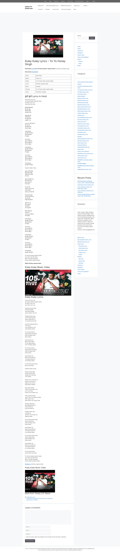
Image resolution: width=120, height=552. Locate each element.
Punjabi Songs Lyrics (30, 497)
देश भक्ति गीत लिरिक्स (82, 163)
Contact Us (56, 1)
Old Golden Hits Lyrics (83, 126)
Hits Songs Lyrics (83, 250)
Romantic (81, 263)
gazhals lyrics (81, 115)
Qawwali (80, 136)
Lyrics (33, 68)
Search (79, 35)
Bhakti (94, 1)
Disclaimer (63, 1)
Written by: (28, 464)
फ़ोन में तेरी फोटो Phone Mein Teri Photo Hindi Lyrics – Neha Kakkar (39, 498)
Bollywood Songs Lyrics (66, 5)
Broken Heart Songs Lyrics (84, 106)
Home (45, 1)
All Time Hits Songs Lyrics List (85, 89)
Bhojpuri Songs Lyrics (83, 98)
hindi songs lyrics (82, 121)
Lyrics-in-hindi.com (29, 7)
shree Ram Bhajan (82, 145)
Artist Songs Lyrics (83, 248)
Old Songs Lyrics (82, 132)
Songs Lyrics (77, 5)
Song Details (34, 71)
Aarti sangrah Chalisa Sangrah (85, 82)
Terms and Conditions (79, 1)
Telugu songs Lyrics (82, 155)
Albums (79, 84)
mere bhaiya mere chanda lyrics (86, 184)
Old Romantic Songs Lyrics (84, 130)
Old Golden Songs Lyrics (84, 128)
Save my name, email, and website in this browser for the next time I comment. (46, 537)
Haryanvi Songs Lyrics (83, 119)
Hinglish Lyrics (82, 252)
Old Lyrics (81, 258)
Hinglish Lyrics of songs (83, 123)
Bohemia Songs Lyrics (83, 100)
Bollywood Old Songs (83, 102)
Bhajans (81, 61)
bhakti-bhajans (81, 96)
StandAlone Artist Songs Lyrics (85, 153)
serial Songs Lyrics (82, 142)
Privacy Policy (70, 1)
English (80, 254)
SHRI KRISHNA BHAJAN (84, 147)
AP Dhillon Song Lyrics (83, 92)
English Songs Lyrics (83, 113)
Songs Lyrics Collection (83, 151)
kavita (80, 63)
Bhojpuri (85, 5)
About (50, 1)
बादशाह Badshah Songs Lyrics (85, 169)
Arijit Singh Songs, (82, 94)
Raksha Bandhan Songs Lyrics (85, 138)
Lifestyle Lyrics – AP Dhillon (32, 499)
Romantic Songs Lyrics (83, 140)
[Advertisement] (60, 22)
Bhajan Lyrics (41, 5)
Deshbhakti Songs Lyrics (84, 109)
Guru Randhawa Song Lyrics (85, 117)
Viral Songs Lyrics (82, 157)
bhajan (87, 1)
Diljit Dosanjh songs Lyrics (84, 111)
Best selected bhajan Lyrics (52, 5)
